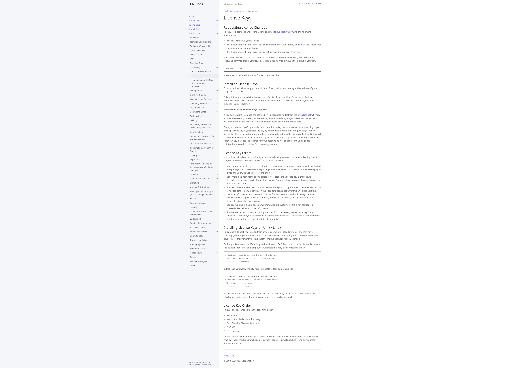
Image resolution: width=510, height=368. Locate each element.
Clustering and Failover (200, 143)
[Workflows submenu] (217, 183)
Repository (194, 159)
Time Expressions (198, 248)
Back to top (229, 355)
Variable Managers (198, 261)
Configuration (196, 90)
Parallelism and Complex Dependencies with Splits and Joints (201, 166)
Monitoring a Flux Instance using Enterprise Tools (202, 126)
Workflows (194, 183)
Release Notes (196, 54)
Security (193, 207)
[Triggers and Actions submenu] (217, 240)
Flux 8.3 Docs (194, 25)
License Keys (195, 67)
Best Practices (196, 116)
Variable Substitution (199, 187)
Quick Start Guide (198, 95)
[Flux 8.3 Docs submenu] (217, 25)
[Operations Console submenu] (217, 112)
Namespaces (195, 155)
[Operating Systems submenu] (217, 103)
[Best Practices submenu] (217, 116)
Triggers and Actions (199, 240)
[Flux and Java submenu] (217, 253)
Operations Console (199, 112)
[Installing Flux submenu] (217, 63)
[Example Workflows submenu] (217, 232)
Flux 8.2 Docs (194, 29)
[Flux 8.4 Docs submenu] (217, 21)
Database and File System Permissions (201, 213)
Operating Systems (198, 103)
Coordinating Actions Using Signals (202, 149)
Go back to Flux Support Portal (310, 4)
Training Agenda (197, 244)
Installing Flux (196, 63)
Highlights (194, 37)
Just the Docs (203, 362)
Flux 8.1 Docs (194, 33)
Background (195, 219)
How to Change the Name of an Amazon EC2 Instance (203, 83)
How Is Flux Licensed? (201, 71)
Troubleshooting (197, 227)
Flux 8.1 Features (197, 50)
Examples (194, 257)
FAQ (192, 59)
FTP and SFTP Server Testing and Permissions (202, 138)
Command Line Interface (201, 99)
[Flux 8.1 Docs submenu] (217, 33)
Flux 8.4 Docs (194, 20)
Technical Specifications (200, 42)
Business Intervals (198, 203)
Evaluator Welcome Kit (200, 46)
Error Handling (196, 132)
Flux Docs (195, 4)
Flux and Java (196, 253)
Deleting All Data (197, 107)
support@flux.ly (285, 31)
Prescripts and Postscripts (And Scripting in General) (201, 193)
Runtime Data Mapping (200, 223)
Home (191, 16)
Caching (193, 120)
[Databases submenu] (217, 174)
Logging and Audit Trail (200, 178)
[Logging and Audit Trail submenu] (217, 179)
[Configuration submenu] (217, 91)
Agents (193, 198)
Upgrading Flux (197, 236)
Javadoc (193, 265)
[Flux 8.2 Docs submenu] (217, 29)
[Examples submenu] (217, 257)
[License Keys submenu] (217, 67)
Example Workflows (198, 231)
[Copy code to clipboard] (319, 67)
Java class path (305, 114)
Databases (194, 174)
